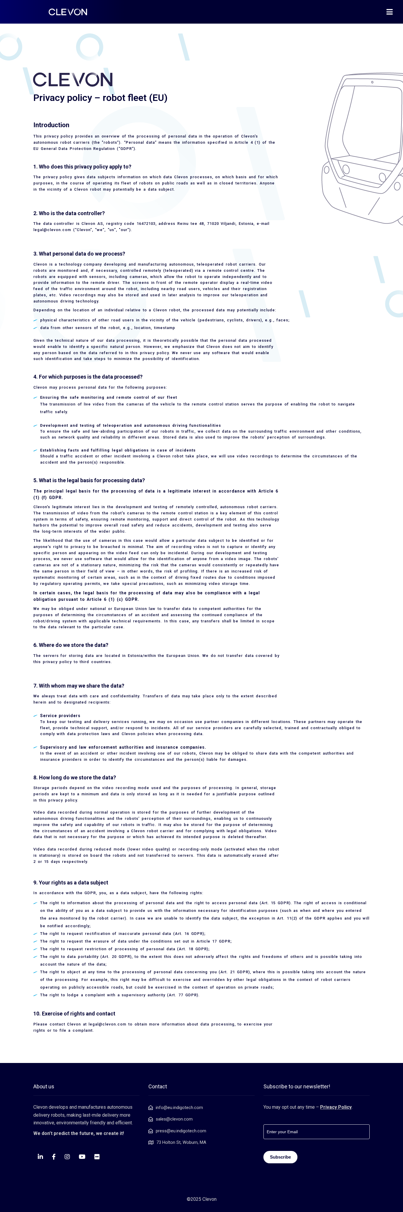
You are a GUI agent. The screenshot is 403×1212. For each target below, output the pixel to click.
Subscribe (280, 1156)
